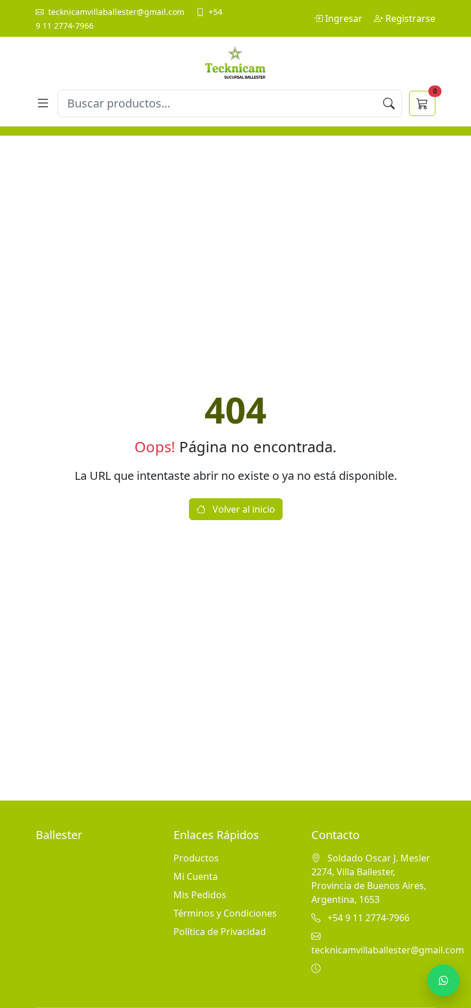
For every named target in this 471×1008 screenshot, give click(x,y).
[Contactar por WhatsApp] (443, 980)
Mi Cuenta (195, 876)
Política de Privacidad (219, 931)
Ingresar (345, 18)
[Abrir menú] (43, 103)
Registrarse (410, 18)
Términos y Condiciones (225, 913)
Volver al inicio (242, 509)
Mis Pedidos (199, 894)
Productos (196, 858)
